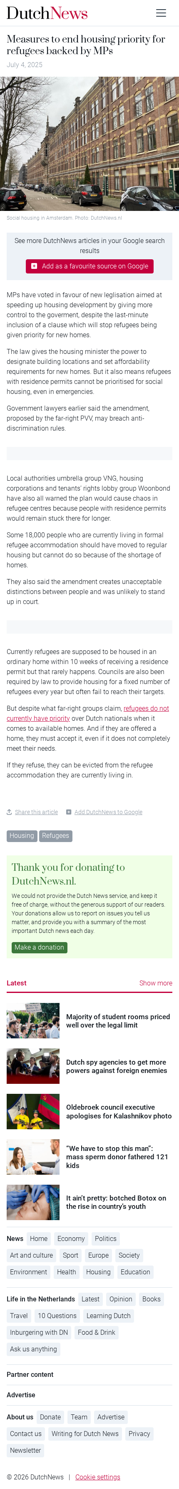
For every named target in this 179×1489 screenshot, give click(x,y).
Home (38, 1239)
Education (135, 1272)
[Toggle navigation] (161, 13)
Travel (19, 1316)
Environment (28, 1272)
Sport (70, 1255)
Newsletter (25, 1450)
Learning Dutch (109, 1316)
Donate (50, 1417)
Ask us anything (33, 1349)
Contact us (26, 1434)
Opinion (120, 1299)
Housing (22, 836)
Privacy (139, 1434)
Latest (17, 983)
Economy (71, 1239)
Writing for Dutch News (85, 1434)
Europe (98, 1255)
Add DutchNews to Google (108, 812)
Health (66, 1272)
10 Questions (57, 1316)
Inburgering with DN (39, 1332)
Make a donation (39, 947)
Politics (106, 1239)
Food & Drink (96, 1332)
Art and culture (31, 1255)
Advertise (110, 1417)
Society (129, 1255)
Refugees (55, 836)
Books (151, 1299)
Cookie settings (97, 1477)
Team (79, 1417)
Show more (155, 983)
